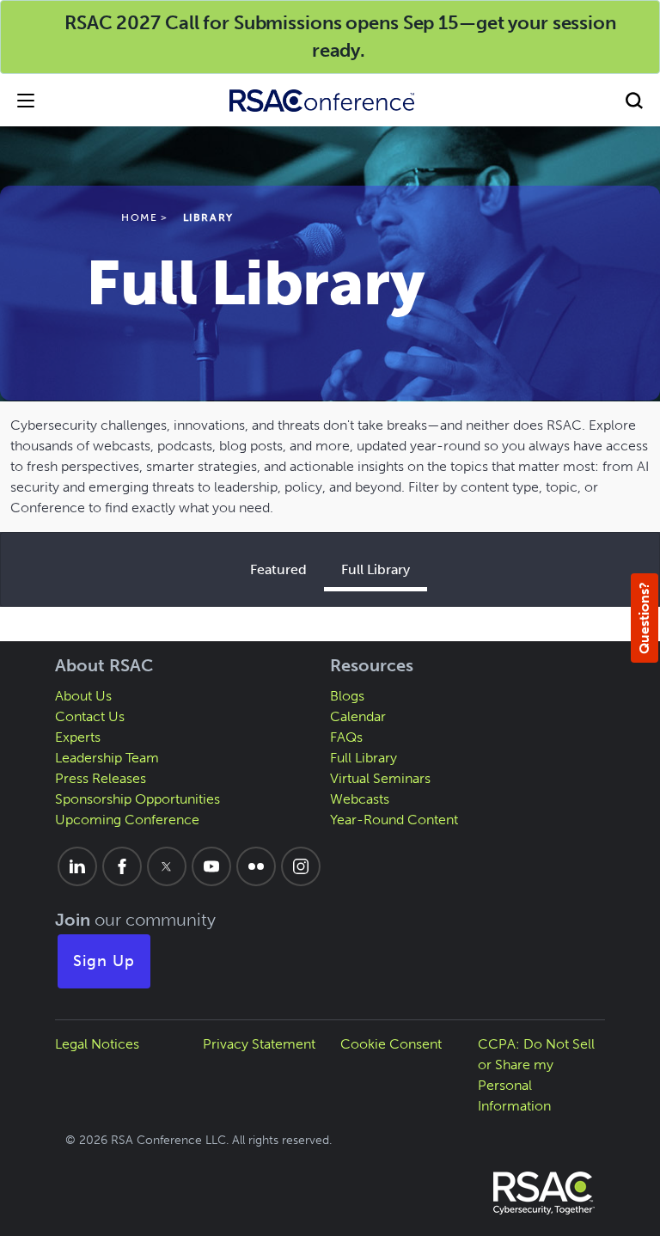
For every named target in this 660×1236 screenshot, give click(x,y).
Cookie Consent (391, 1044)
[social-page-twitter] (166, 866)
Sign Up (104, 960)
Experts (78, 737)
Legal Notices (97, 1044)
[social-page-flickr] (256, 866)
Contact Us (90, 716)
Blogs (347, 696)
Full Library (375, 569)
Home (139, 217)
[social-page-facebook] (122, 866)
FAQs (346, 737)
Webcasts (359, 799)
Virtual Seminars (380, 778)
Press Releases (100, 778)
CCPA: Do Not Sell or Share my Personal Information (536, 1075)
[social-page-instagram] (301, 866)
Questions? (644, 618)
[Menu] (25, 100)
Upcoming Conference (127, 819)
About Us (83, 696)
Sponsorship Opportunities (137, 799)
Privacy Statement (259, 1044)
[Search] (634, 100)
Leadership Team (107, 758)
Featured (278, 569)
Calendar (358, 716)
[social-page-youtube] (211, 866)
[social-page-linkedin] (77, 866)
